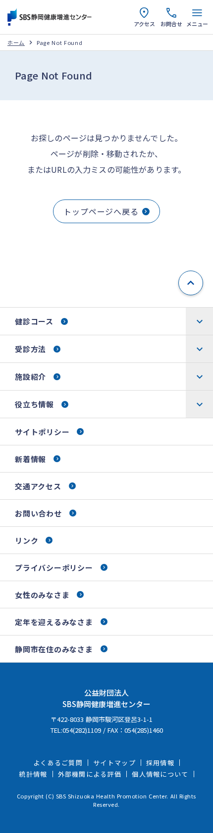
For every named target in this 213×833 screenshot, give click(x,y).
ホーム (16, 42)
